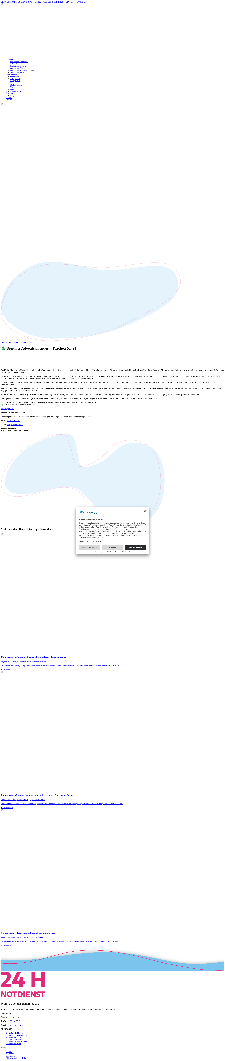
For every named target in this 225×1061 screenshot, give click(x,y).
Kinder (12, 87)
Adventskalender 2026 (9, 342)
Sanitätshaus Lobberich (19, 62)
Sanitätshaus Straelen (18, 68)
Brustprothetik (15, 91)
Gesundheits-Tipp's (26, 342)
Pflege (12, 83)
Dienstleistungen (12, 74)
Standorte (9, 60)
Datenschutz (10, 1056)
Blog (12, 96)
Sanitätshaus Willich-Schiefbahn (22, 70)
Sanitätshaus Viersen (18, 72)
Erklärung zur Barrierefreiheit (16, 1058)
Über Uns (9, 93)
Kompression (15, 81)
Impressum (10, 1054)
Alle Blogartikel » (7, 409)
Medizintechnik (16, 85)
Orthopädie (14, 77)
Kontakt (9, 98)
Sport (12, 89)
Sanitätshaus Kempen (18, 66)
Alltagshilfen (15, 79)
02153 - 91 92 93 (14, 421)
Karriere (9, 100)
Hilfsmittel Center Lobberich (21, 64)
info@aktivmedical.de (15, 425)
